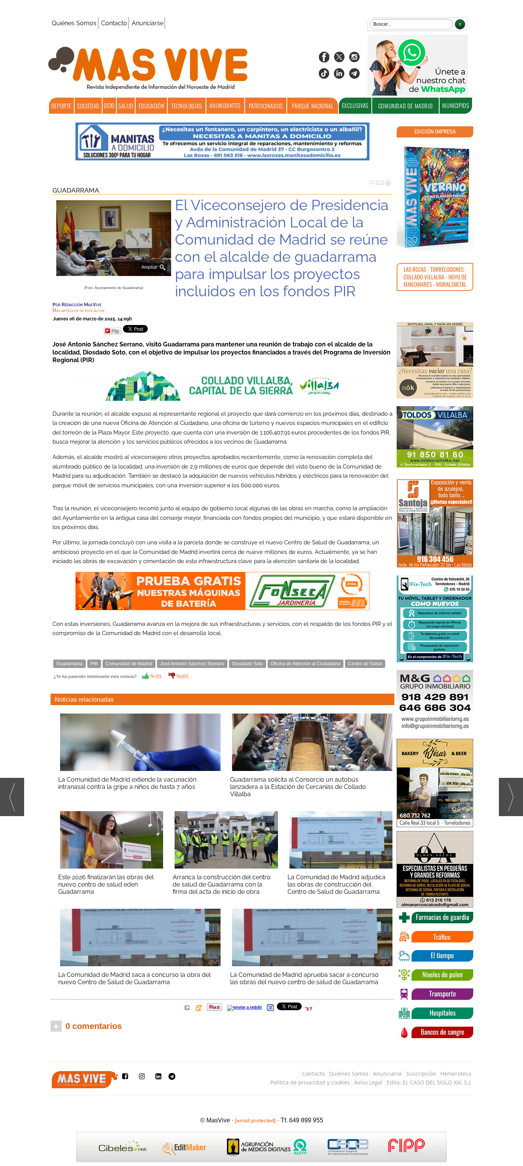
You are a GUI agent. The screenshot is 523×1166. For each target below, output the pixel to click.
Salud (125, 105)
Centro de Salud (365, 663)
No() (181, 676)
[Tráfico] (435, 936)
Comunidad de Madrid (405, 105)
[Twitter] (339, 59)
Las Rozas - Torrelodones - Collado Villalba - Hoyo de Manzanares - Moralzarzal (435, 276)
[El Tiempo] (435, 956)
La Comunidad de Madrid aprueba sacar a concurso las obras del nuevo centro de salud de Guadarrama (304, 978)
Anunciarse (147, 23)
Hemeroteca (455, 1073)
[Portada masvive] (435, 197)
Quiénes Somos (74, 23)
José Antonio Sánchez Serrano (192, 663)
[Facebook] (324, 59)
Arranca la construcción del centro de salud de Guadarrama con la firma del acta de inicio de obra (222, 884)
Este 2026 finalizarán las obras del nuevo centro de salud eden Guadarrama (106, 884)
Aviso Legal (368, 1082)
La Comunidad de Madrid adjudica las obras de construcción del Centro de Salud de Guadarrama (337, 884)
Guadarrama (75, 190)
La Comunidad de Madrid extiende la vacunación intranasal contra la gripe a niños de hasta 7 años (127, 783)
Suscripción (421, 1073)
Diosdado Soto (247, 663)
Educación (151, 105)
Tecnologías (186, 105)
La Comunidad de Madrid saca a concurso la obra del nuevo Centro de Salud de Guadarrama (134, 978)
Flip (115, 330)
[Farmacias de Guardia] (435, 917)
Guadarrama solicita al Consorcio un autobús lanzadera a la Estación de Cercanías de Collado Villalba (298, 787)
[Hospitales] (435, 1013)
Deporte (61, 105)
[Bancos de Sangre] (435, 1032)
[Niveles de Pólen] (435, 975)
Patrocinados (266, 105)
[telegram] (354, 76)
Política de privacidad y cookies (310, 1082)
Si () (155, 676)
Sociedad (88, 105)
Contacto (114, 23)
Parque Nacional (312, 105)
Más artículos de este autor (78, 310)
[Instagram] (354, 59)
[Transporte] (435, 994)
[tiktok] (324, 76)
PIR (94, 663)
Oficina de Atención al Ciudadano (305, 663)
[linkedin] (339, 76)
